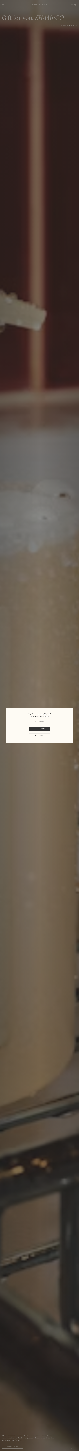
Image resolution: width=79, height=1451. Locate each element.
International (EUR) (39, 729)
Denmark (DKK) (39, 722)
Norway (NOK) (39, 736)
